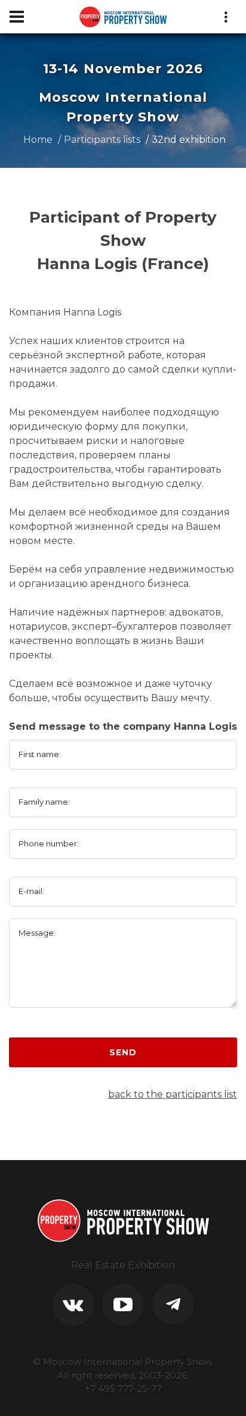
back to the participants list (172, 1094)
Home (38, 139)
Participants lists (102, 139)
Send (122, 1052)
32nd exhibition (189, 139)
